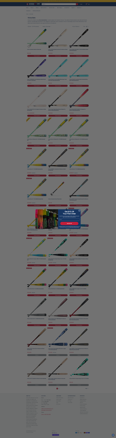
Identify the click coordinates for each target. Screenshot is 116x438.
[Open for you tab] (113, 435)
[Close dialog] (79, 210)
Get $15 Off (69, 223)
